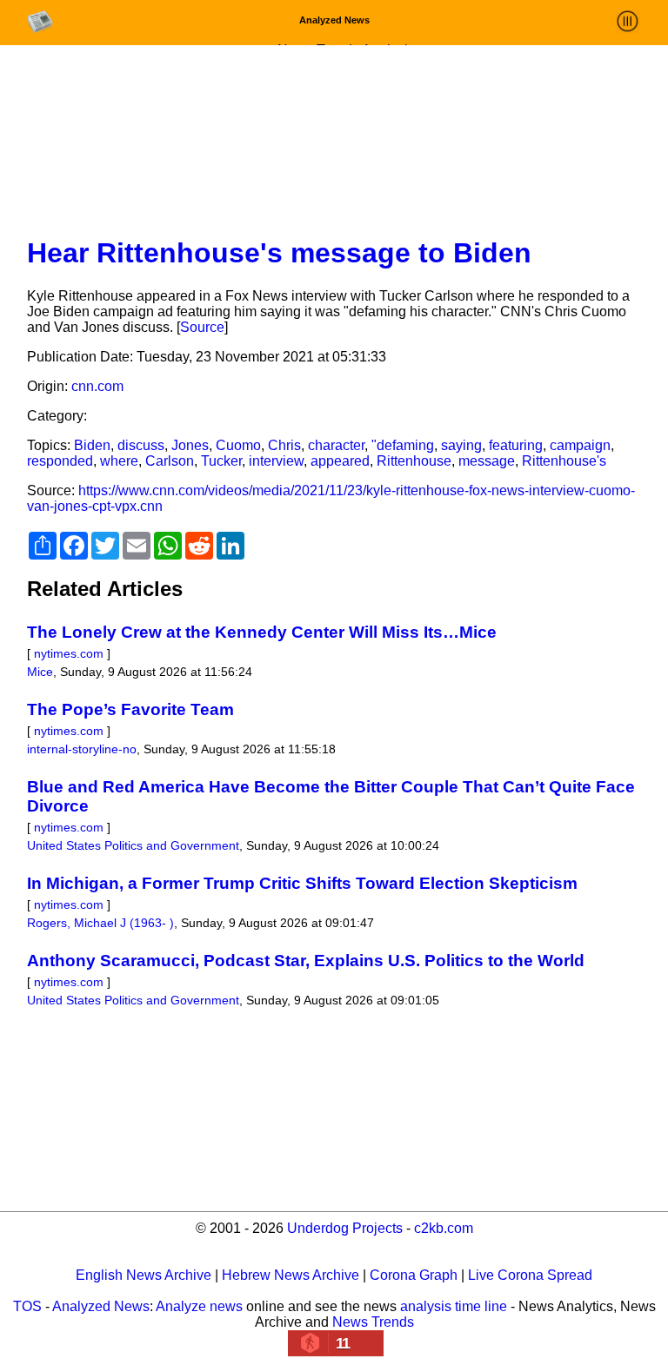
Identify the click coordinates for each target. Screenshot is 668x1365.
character (336, 445)
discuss (140, 445)
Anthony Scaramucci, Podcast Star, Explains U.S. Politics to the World (305, 960)
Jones (190, 445)
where (119, 461)
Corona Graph (414, 1275)
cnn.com (97, 386)
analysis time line (453, 1306)
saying (461, 445)
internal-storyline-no (82, 749)
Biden (92, 445)
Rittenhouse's (564, 461)
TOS (27, 1306)
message (486, 461)
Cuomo (238, 445)
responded (60, 461)
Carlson (169, 461)
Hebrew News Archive (290, 1275)
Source (202, 327)
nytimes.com (69, 653)
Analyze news (199, 1306)
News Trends (373, 1322)
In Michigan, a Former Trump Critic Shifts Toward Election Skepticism (302, 883)
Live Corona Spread (530, 1275)
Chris (284, 445)
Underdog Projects (345, 1228)
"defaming (402, 445)
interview (276, 461)
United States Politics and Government (133, 845)
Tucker (221, 461)
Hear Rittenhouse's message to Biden (279, 252)
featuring (516, 445)
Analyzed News (101, 1306)
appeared (340, 461)
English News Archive (143, 1275)
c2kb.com (443, 1228)
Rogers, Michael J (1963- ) (100, 923)
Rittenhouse (414, 461)
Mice (40, 672)
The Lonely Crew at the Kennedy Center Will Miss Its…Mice (262, 632)
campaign (580, 445)
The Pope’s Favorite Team (130, 709)
